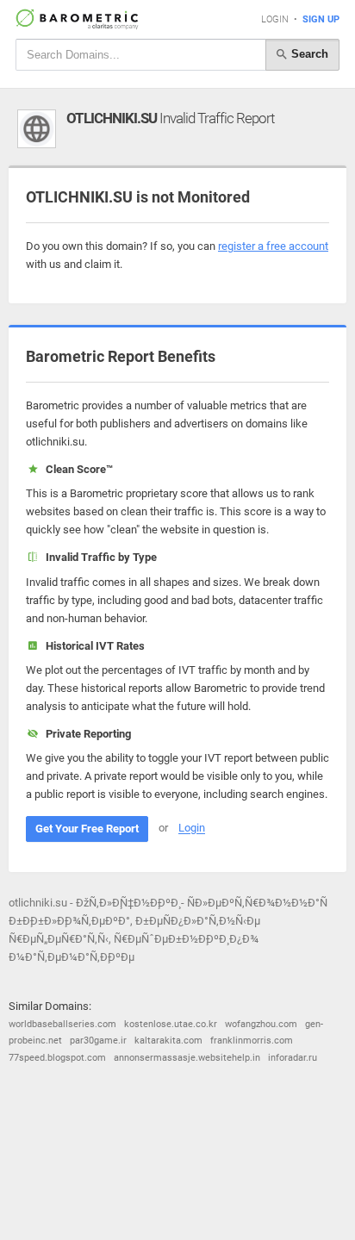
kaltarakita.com (168, 1040)
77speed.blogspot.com (57, 1057)
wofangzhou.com (261, 1024)
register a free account (273, 246)
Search (308, 53)
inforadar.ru (292, 1057)
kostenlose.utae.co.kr (170, 1024)
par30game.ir (98, 1040)
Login (275, 19)
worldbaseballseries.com (62, 1024)
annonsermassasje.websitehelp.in (187, 1057)
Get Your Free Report (87, 828)
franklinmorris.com (251, 1040)
